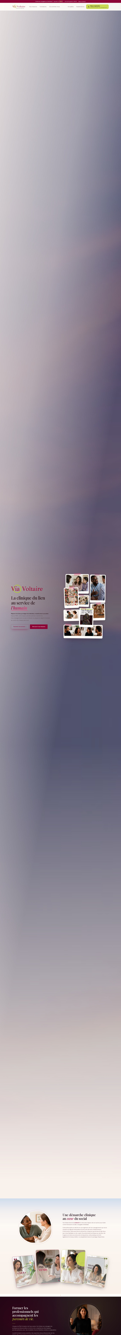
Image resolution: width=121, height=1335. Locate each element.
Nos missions (33, 6)
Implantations (80, 6)
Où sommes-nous (54, 6)
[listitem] (24, 1271)
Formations (43, 6)
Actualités (71, 6)
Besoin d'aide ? (82, 1)
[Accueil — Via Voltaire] (18, 7)
